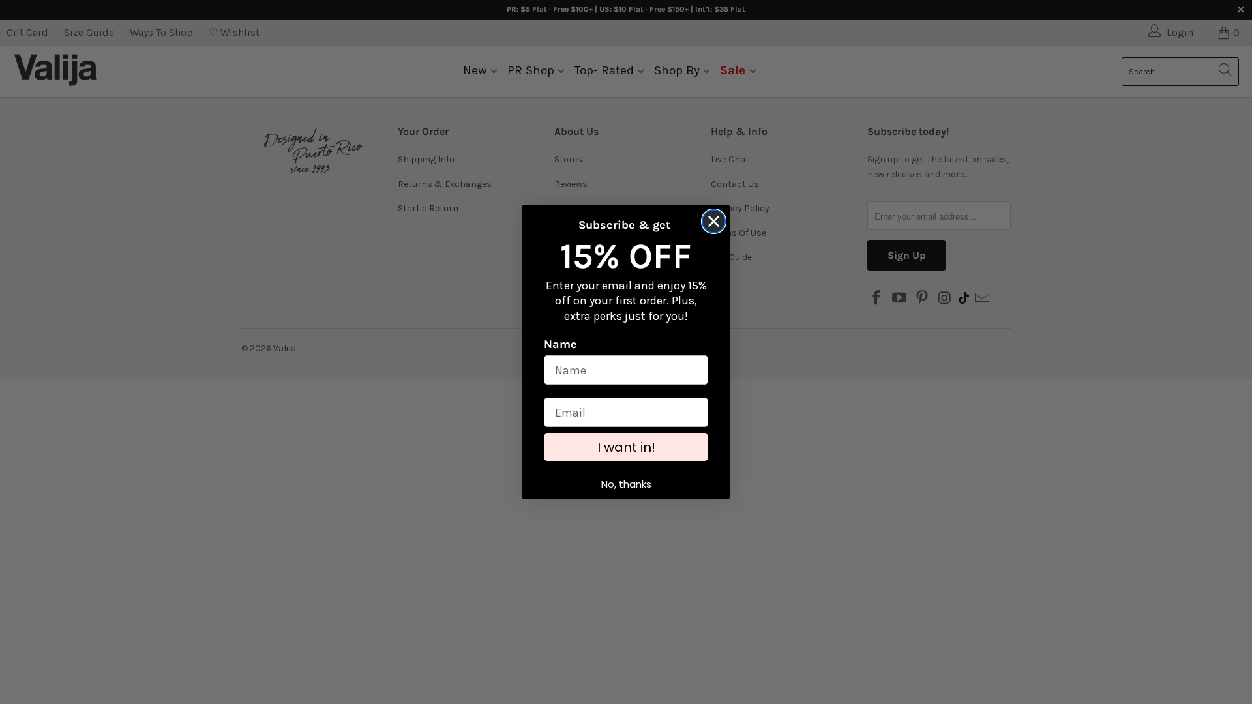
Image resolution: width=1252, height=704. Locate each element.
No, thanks (626, 484)
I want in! (626, 447)
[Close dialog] (713, 221)
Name (560, 344)
